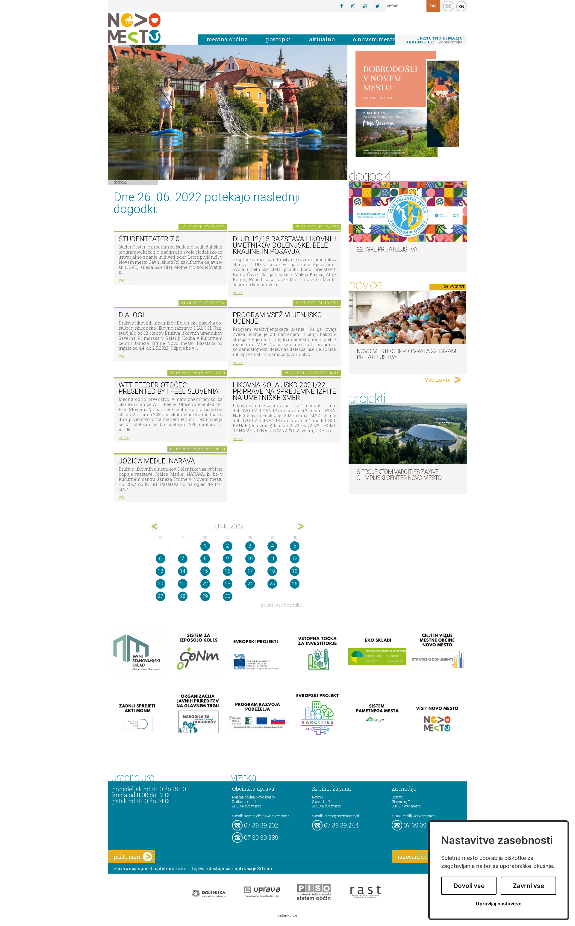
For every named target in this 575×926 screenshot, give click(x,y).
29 (205, 596)
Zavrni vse (528, 885)
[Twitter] (377, 6)
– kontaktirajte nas (434, 40)
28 (182, 596)
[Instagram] (353, 6)
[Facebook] (341, 6)
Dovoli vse (469, 885)
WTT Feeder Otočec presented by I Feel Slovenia (169, 388)
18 (272, 571)
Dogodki (120, 182)
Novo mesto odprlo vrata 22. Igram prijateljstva (406, 354)
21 (182, 583)
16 (227, 571)
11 (272, 558)
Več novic (437, 379)
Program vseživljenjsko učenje (277, 318)
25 (272, 583)
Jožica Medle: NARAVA (157, 461)
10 (250, 558)
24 (250, 583)
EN (461, 6)
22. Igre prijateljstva (387, 249)
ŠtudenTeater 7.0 (149, 239)
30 (227, 596)
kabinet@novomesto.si (341, 815)
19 (294, 571)
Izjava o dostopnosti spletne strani (148, 868)
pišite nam (127, 856)
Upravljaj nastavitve (499, 904)
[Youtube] (365, 6)
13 (160, 571)
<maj (155, 526)
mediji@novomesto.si (420, 815)
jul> (300, 526)
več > (124, 280)
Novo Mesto (148, 28)
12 (294, 558)
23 (227, 583)
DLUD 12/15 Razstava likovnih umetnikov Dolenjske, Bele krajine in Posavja (284, 245)
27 (160, 596)
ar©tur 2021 (287, 915)
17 (250, 571)
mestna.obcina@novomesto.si (267, 815)
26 (294, 583)
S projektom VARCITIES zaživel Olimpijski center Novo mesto (399, 474)
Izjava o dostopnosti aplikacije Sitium (232, 868)
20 (160, 583)
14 (182, 571)
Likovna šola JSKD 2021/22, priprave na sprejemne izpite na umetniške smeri (284, 391)
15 (205, 571)
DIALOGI (131, 315)
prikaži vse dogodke (281, 605)
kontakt (448, 6)
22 (205, 583)
